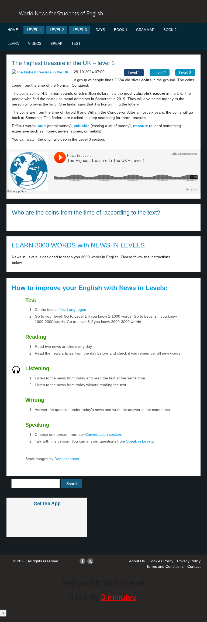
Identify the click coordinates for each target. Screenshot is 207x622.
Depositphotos (66, 459)
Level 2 (57, 30)
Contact (194, 566)
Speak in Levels (139, 441)
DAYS (100, 30)
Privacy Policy (189, 561)
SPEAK (56, 44)
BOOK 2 (170, 30)
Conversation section (103, 434)
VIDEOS (35, 44)
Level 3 (80, 30)
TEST (76, 44)
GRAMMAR (145, 30)
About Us (137, 561)
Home (13, 30)
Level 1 (34, 30)
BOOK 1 (120, 30)
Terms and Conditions (165, 566)
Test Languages (72, 309)
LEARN (13, 44)
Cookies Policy (161, 561)
